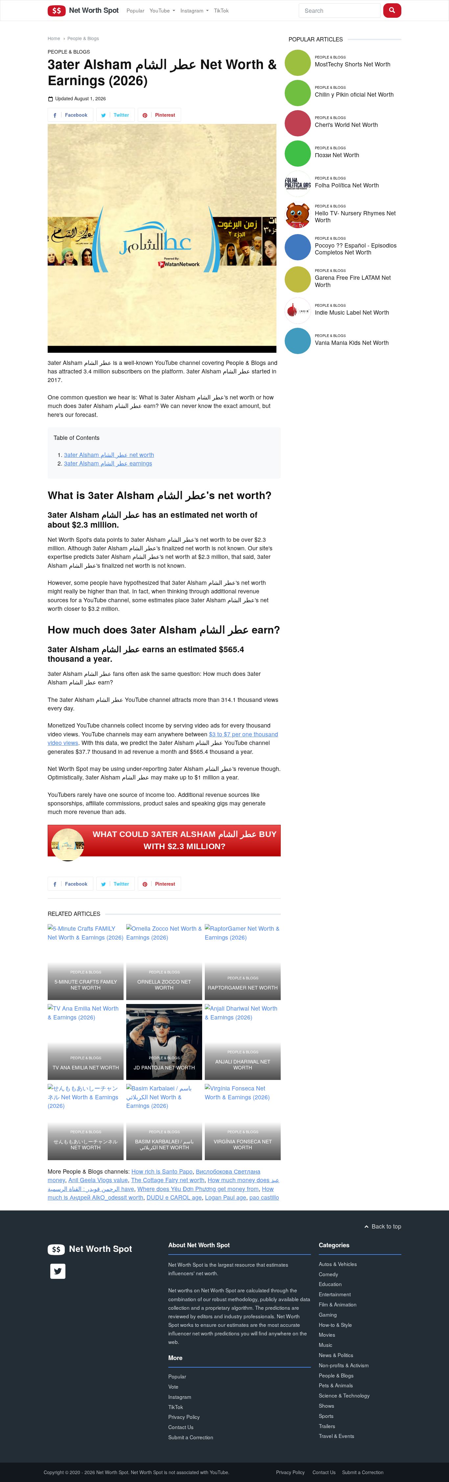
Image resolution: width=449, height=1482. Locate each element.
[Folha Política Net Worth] (298, 183)
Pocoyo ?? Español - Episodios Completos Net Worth (356, 248)
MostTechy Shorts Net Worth (352, 64)
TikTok (221, 10)
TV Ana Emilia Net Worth (86, 1067)
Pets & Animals (336, 1385)
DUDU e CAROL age (174, 1197)
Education (330, 1283)
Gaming (328, 1314)
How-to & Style (335, 1324)
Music (325, 1344)
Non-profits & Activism (344, 1365)
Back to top (385, 1226)
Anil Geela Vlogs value (98, 1180)
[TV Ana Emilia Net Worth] (86, 1042)
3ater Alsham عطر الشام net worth (109, 454)
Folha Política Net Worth (347, 185)
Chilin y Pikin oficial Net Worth (354, 94)
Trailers (327, 1425)
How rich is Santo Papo (162, 1171)
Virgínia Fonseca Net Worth (243, 1144)
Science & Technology (344, 1395)
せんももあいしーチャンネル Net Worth (86, 1144)
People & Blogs (83, 38)
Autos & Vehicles (338, 1263)
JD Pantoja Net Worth (164, 1067)
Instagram (192, 10)
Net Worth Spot (92, 10)
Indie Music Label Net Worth (352, 312)
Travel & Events (336, 1435)
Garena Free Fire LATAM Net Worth (353, 280)
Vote (173, 1386)
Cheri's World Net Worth (346, 124)
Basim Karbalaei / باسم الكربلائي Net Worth (164, 1144)
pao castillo (264, 1197)
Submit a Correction (190, 1437)
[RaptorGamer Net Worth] (243, 962)
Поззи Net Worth (337, 155)
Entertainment (335, 1294)
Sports (326, 1415)
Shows (326, 1405)
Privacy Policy (184, 1416)
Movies (327, 1334)
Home (54, 38)
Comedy (328, 1274)
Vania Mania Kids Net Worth (352, 342)
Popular (135, 10)
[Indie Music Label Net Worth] (298, 310)
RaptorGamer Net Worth (243, 988)
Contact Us (181, 1426)
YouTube (160, 10)
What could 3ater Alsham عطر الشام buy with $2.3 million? (185, 840)
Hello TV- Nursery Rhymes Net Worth (355, 216)
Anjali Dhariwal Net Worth (242, 1064)
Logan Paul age (225, 1197)
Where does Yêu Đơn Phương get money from (198, 1188)
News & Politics (336, 1354)
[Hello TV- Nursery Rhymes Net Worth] (298, 214)
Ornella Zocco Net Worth (164, 985)
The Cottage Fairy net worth (167, 1180)
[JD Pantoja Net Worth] (164, 1042)
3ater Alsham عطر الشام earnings (108, 463)
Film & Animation (338, 1304)
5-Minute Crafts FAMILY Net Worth (86, 985)
